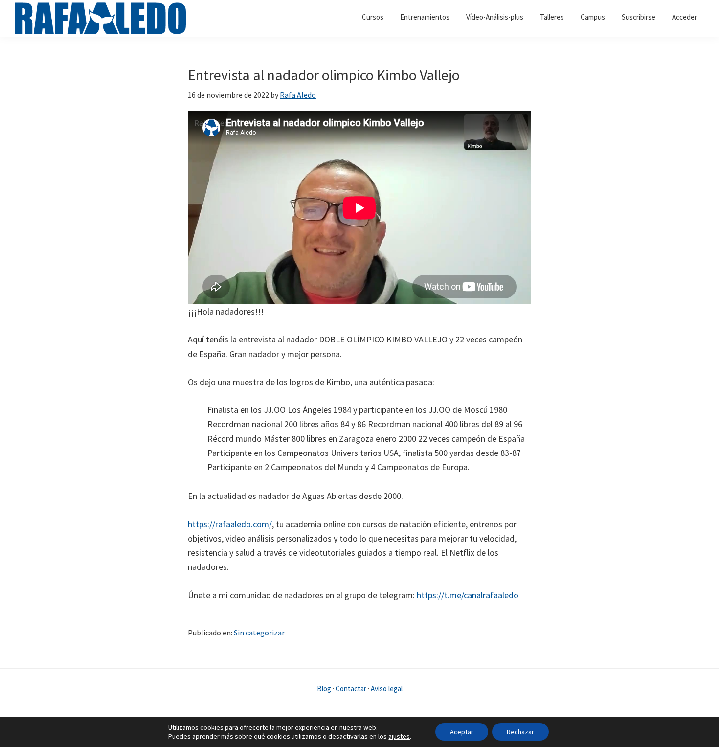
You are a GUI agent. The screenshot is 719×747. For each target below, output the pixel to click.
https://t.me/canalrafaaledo (467, 595)
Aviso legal (387, 688)
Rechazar (520, 731)
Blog (324, 688)
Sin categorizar (259, 632)
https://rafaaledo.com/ (230, 524)
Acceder (684, 17)
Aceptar (461, 731)
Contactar (351, 688)
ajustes (399, 736)
